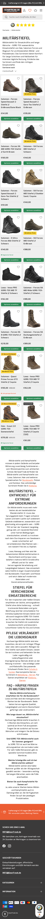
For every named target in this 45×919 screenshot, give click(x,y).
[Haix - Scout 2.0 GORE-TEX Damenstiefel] (11, 413)
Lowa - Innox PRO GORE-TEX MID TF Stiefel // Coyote (32, 379)
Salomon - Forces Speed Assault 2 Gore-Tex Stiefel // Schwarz (9, 194)
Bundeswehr (27, 480)
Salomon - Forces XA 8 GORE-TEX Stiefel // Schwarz (11, 335)
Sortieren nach (8, 68)
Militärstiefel (16, 30)
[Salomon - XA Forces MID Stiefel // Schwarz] (34, 133)
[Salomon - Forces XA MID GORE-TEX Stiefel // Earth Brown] (11, 133)
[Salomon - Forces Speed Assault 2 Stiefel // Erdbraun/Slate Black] (11, 85)
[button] (35, 10)
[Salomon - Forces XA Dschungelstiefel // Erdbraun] (34, 318)
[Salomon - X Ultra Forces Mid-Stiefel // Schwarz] (11, 224)
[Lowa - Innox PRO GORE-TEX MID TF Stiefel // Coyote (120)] (34, 413)
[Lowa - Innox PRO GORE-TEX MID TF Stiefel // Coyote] (34, 363)
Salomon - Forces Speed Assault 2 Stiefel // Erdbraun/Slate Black (11, 103)
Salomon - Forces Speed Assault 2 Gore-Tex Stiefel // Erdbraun (32, 103)
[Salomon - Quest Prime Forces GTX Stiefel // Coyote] (11, 363)
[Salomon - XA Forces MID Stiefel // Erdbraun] (34, 224)
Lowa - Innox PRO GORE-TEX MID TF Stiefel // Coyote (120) (32, 430)
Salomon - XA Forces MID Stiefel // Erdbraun (33, 241)
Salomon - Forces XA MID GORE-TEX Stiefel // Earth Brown (11, 149)
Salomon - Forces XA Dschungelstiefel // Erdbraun (33, 335)
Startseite (5, 30)
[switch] (39, 917)
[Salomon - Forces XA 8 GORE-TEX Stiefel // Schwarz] (11, 318)
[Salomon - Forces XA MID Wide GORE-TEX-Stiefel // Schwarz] (34, 274)
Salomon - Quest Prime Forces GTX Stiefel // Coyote (9, 379)
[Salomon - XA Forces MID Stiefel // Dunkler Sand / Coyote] (34, 177)
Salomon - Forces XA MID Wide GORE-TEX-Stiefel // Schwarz (33, 290)
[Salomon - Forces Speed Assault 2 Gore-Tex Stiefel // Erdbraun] (34, 85)
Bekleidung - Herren (26, 675)
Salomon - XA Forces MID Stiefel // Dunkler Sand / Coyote (33, 193)
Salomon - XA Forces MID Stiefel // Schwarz (33, 149)
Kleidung (33, 486)
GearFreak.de (13, 913)
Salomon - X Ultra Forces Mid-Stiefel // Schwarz (10, 241)
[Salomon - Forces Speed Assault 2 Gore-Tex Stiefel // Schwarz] (11, 177)
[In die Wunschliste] (18, 78)
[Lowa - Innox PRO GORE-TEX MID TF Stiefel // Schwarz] (11, 274)
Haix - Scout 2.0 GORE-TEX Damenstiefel (8, 429)
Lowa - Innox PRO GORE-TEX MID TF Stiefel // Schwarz (9, 290)
